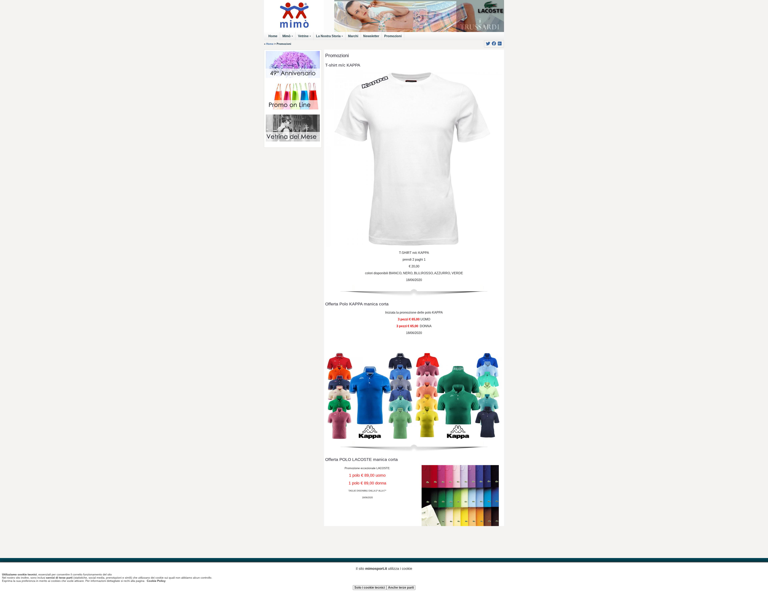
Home (272, 36)
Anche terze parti (401, 587)
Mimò (288, 37)
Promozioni (393, 36)
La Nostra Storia (330, 37)
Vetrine (305, 37)
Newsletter (371, 36)
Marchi (353, 36)
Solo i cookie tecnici (369, 587)
